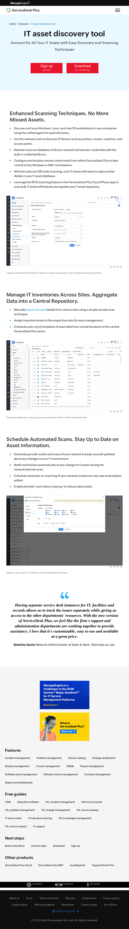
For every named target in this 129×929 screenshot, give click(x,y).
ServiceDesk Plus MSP (50, 865)
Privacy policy (111, 898)
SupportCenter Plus (103, 865)
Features (23, 24)
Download (82, 67)
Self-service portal (91, 802)
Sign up (46, 67)
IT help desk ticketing (40, 818)
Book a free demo (15, 846)
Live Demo (36, 884)
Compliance (89, 898)
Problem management (49, 758)
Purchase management (97, 774)
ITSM (8, 802)
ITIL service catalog (87, 810)
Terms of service (49, 898)
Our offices (110, 905)
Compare (68, 884)
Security (70, 898)
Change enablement (103, 758)
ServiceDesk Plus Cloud (18, 865)
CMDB (70, 766)
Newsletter (67, 905)
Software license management (61, 774)
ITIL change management (55, 810)
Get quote (94, 884)
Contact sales (39, 846)
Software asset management (21, 774)
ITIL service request (16, 826)
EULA (29, 898)
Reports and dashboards (19, 782)
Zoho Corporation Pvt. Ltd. (57, 920)
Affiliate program (44, 905)
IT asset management (48, 766)
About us (14, 898)
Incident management (17, 758)
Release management (17, 766)
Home (12, 24)
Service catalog (77, 758)
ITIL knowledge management (75, 818)
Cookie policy (20, 905)
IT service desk (13, 818)
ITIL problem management (20, 810)
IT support (39, 826)
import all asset (36, 309)
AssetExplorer (77, 865)
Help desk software (28, 802)
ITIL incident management (60, 802)
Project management (92, 766)
